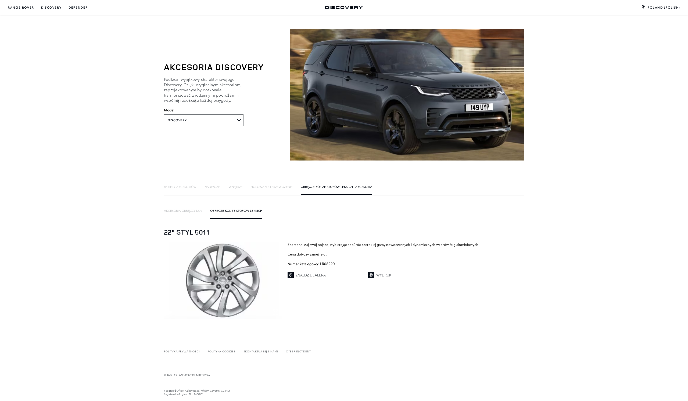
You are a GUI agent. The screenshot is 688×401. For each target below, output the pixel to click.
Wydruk (383, 274)
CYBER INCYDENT (298, 351)
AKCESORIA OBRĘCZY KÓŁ (183, 210)
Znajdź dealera (311, 274)
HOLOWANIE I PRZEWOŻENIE (272, 186)
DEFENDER (78, 7)
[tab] (180, 186)
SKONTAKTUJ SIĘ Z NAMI (260, 351)
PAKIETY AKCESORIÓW (180, 186)
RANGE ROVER (21, 7)
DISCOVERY (51, 7)
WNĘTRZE (236, 186)
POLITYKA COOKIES (221, 351)
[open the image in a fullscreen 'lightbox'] (223, 280)
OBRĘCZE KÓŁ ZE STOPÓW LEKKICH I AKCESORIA (336, 186)
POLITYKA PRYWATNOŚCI (182, 351)
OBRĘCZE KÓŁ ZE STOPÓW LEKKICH (236, 210)
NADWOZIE (213, 186)
